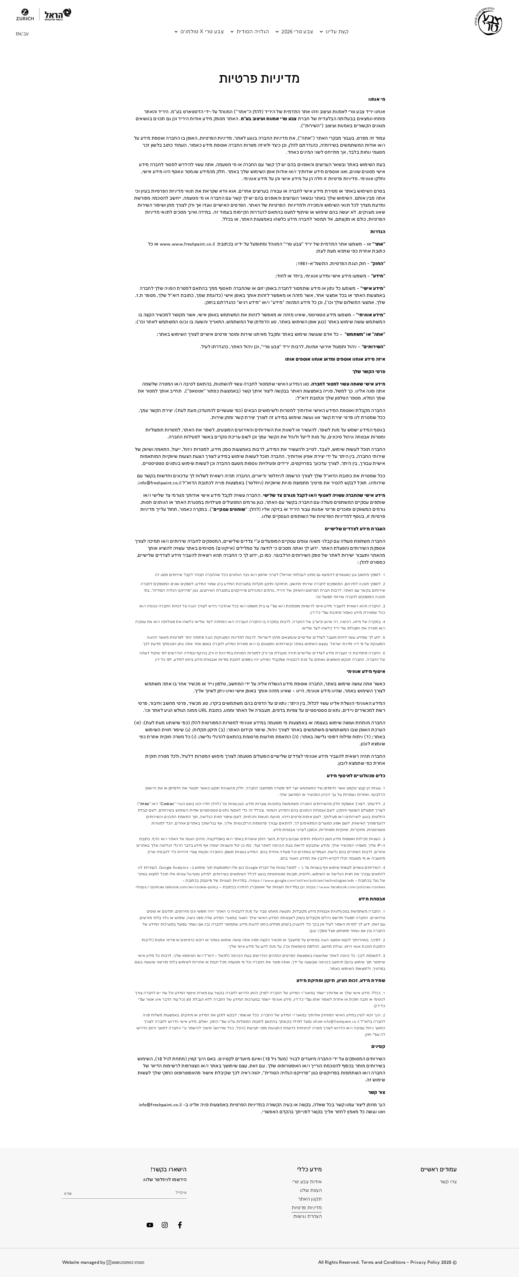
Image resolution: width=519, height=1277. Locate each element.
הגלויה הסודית (253, 31)
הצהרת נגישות (307, 1216)
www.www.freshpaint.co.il (187, 244)
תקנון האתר (310, 1199)
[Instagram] (165, 1225)
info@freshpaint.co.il (159, 483)
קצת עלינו (337, 31)
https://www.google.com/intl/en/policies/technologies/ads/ (301, 881)
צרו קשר (448, 1182)
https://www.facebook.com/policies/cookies (346, 887)
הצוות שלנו (311, 1190)
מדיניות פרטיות (307, 1208)
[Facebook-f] (180, 1225)
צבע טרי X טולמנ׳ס (202, 31)
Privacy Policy (425, 1262)
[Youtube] (150, 1225)
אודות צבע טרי (307, 1182)
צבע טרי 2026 (297, 31)
